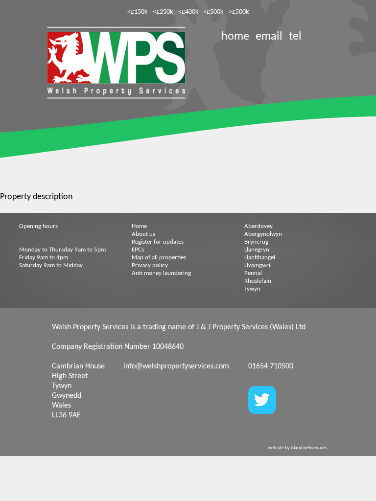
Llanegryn (256, 250)
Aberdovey (258, 226)
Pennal (253, 273)
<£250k (163, 12)
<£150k (137, 12)
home (235, 37)
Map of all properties (159, 257)
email (269, 37)
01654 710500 (270, 366)
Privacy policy (150, 265)
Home (139, 226)
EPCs (138, 250)
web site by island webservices (297, 448)
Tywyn (252, 289)
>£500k (239, 12)
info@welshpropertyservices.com (176, 366)
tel (295, 37)
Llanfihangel (259, 257)
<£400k (188, 12)
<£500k (213, 12)
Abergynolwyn (263, 234)
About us (143, 234)
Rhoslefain (257, 281)
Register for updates (158, 242)
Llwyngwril (258, 265)
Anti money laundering (161, 273)
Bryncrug (256, 242)
